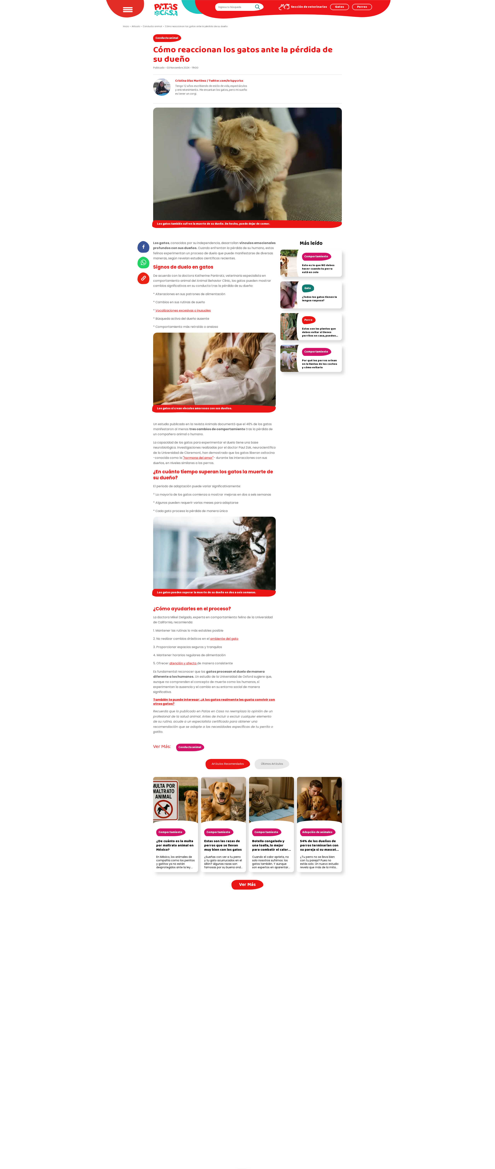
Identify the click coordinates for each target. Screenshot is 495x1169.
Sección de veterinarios (309, 6)
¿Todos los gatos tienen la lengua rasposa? (319, 299)
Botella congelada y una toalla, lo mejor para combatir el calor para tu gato (270, 847)
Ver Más (247, 884)
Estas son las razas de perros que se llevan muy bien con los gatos (223, 845)
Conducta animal (166, 38)
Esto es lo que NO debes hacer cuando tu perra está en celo (318, 269)
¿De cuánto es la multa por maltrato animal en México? (175, 845)
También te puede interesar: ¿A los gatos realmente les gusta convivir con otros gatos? (214, 701)
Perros (362, 6)
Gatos (339, 6)
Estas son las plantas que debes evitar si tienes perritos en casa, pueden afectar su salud (319, 334)
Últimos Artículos (272, 763)
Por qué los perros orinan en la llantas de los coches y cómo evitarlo (319, 364)
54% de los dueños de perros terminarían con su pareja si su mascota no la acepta (319, 847)
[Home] (166, 9)
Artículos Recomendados (228, 763)
